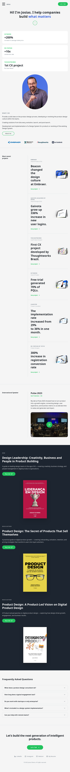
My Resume (52, 756)
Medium (40, 756)
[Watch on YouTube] (49, 424)
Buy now (7, 474)
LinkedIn (19, 756)
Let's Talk (63, 4)
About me (8, 133)
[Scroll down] (35, 23)
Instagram (30, 756)
